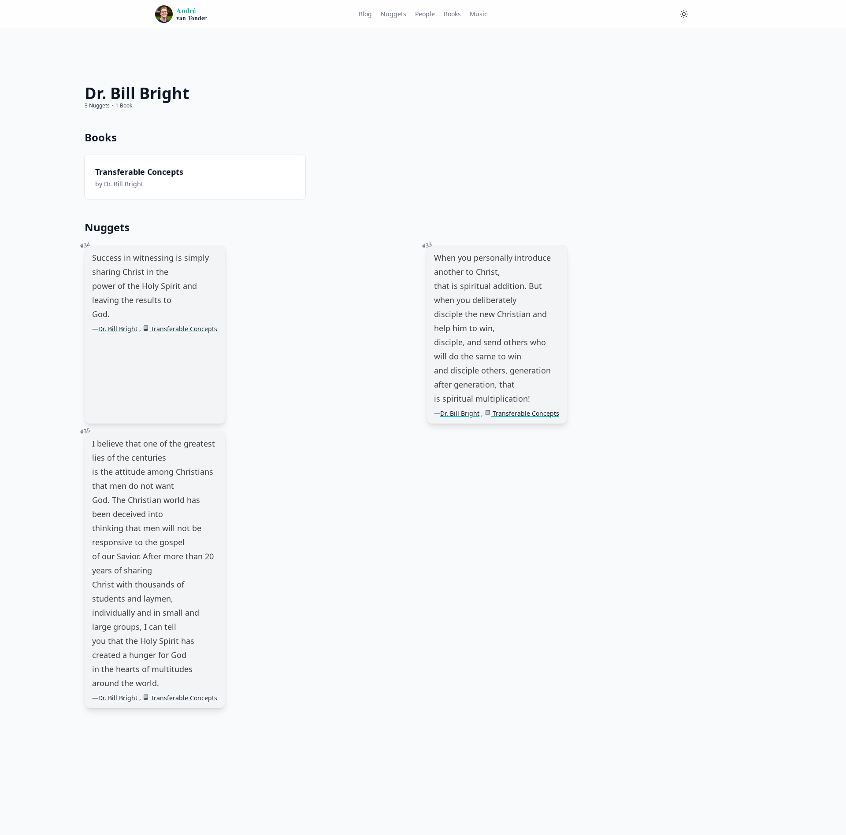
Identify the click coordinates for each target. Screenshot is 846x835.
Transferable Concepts (183, 329)
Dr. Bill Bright (117, 329)
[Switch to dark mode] (684, 14)
